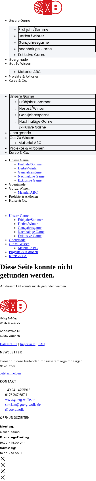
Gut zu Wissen (20, 63)
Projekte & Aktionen (23, 196)
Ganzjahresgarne (30, 172)
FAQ (41, 344)
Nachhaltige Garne (31, 176)
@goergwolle (14, 409)
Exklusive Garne (31, 54)
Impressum (27, 344)
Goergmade (17, 184)
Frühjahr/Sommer (30, 164)
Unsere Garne (19, 20)
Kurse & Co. (18, 80)
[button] (48, 88)
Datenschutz (8, 344)
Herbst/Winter (28, 168)
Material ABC (29, 71)
